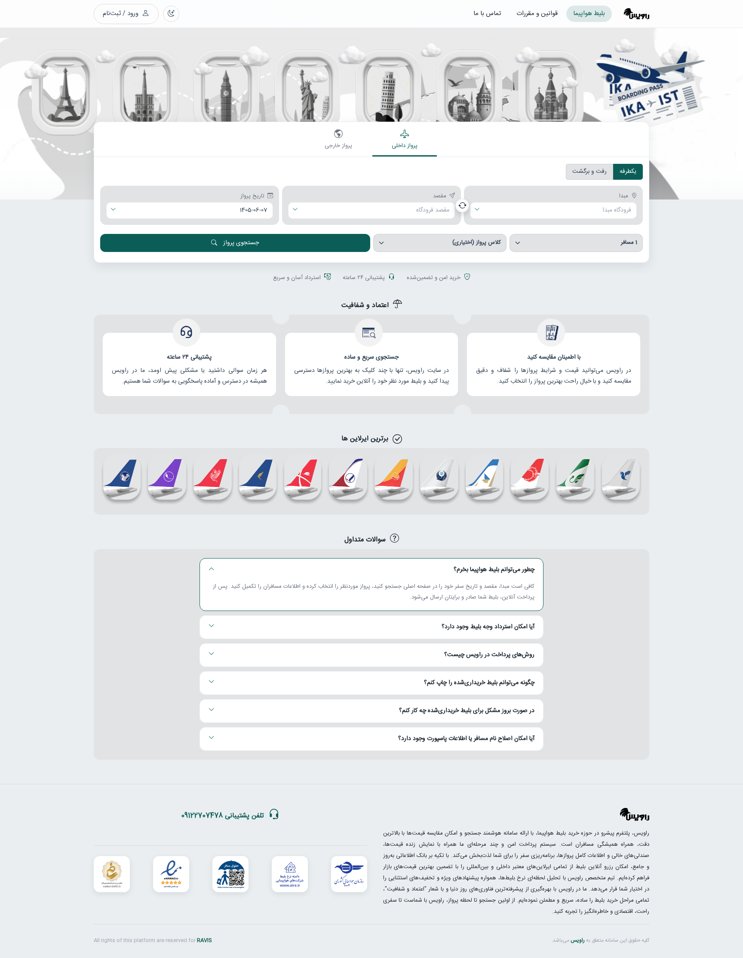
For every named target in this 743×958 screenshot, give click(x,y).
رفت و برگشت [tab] (589, 171)
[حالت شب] (171, 14)
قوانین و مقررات (537, 13)
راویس (578, 940)
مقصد (439, 196)
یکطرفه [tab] (628, 171)
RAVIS (204, 940)
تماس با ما (487, 13)
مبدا (623, 196)
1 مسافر (629, 242)
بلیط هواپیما (589, 13)
